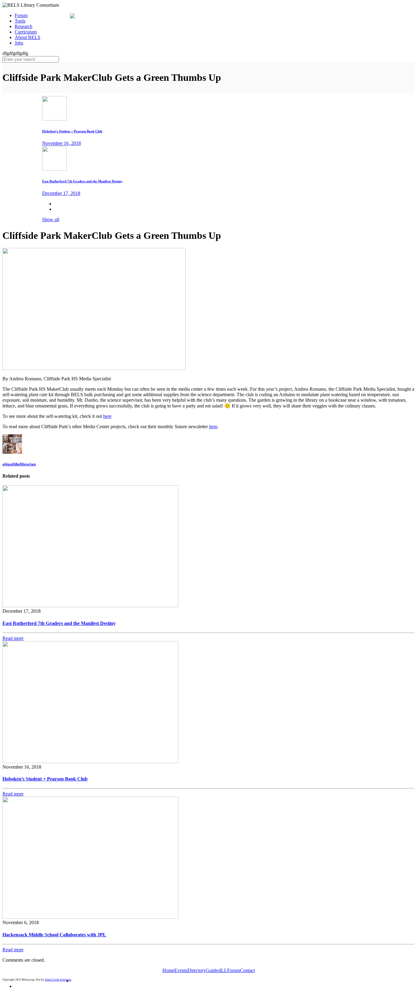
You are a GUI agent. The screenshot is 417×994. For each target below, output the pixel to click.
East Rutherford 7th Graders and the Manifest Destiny (59, 623)
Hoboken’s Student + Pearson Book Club (45, 778)
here (107, 416)
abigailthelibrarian (19, 464)
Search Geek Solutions (58, 979)
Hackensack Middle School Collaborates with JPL (54, 934)
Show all (50, 219)
